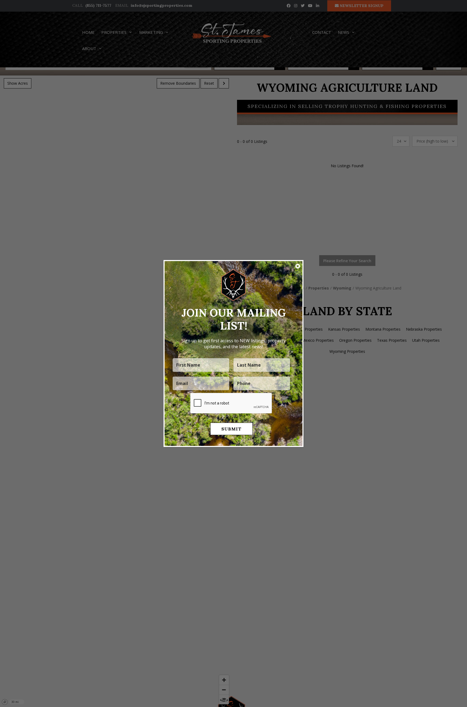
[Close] (297, 266)
